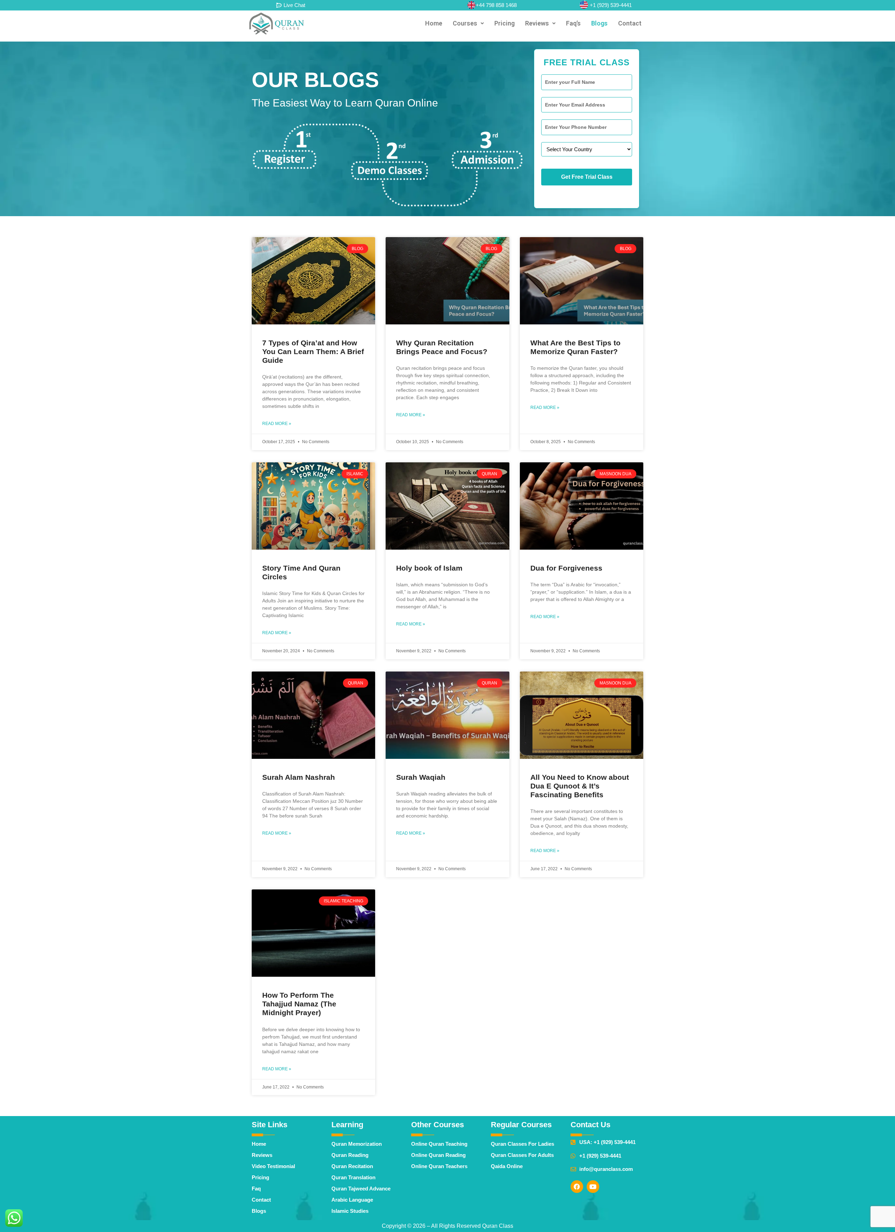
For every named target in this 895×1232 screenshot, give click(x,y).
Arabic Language (352, 1200)
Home (433, 23)
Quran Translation (353, 1177)
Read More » (276, 423)
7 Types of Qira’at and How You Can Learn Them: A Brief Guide (313, 351)
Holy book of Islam (429, 568)
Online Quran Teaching (439, 1144)
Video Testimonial (273, 1166)
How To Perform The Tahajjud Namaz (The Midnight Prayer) (299, 1004)
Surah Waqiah (420, 777)
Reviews (537, 23)
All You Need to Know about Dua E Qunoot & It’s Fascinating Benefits (579, 786)
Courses (465, 23)
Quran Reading (349, 1155)
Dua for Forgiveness (566, 568)
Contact (630, 23)
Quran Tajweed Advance (361, 1188)
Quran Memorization (356, 1144)
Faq (256, 1188)
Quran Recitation (352, 1166)
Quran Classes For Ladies (522, 1144)
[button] (468, 23)
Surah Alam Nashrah (298, 777)
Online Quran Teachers (439, 1166)
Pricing (504, 23)
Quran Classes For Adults (522, 1155)
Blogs (599, 23)
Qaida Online (507, 1166)
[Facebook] (577, 1186)
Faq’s (573, 23)
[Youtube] (593, 1186)
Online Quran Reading (438, 1155)
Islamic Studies (349, 1211)
